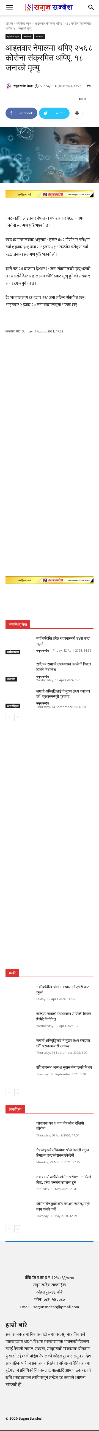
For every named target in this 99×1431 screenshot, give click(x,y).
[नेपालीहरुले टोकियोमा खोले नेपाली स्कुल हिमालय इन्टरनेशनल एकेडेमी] (19, 1157)
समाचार (27, 36)
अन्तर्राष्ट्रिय (13, 706)
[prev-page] (9, 717)
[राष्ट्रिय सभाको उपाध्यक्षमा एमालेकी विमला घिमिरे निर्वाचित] (19, 671)
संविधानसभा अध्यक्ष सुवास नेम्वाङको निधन (64, 1067)
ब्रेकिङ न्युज (23, 23)
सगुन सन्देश (42, 650)
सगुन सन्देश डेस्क (22, 86)
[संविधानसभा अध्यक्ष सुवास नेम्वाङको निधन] (19, 1074)
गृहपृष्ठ (9, 23)
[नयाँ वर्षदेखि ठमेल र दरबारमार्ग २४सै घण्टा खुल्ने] (19, 645)
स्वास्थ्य (39, 36)
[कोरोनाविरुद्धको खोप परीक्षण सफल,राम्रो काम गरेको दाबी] (19, 1210)
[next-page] (17, 717)
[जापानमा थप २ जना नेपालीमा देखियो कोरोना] (19, 1130)
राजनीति (11, 679)
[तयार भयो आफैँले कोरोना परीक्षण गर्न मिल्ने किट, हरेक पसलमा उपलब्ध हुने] (19, 1183)
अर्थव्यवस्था (13, 652)
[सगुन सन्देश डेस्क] (9, 86)
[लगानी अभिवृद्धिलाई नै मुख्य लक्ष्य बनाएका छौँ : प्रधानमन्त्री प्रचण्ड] (19, 698)
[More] (77, 113)
